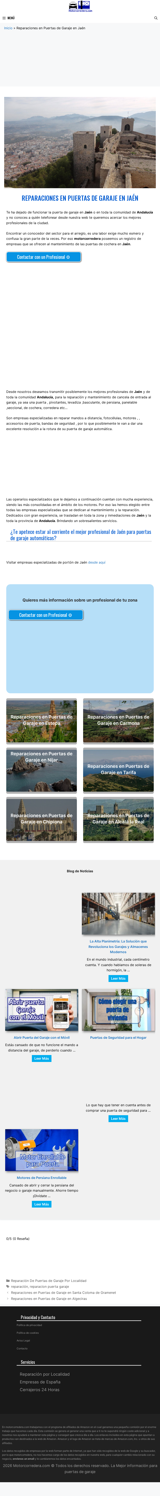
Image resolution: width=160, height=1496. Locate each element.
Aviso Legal (23, 1340)
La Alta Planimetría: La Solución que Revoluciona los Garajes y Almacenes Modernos (118, 946)
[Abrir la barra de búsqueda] (156, 18)
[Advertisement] (80, 62)
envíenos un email (23, 1458)
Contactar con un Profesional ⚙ (43, 256)
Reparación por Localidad (45, 1374)
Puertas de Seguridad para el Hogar (118, 1037)
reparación (19, 1286)
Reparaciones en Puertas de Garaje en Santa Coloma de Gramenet (63, 1292)
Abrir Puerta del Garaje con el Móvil (42, 1037)
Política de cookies (28, 1332)
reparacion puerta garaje (49, 1286)
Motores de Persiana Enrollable (41, 1178)
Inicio (8, 28)
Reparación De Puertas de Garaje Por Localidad (48, 1281)
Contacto (22, 1348)
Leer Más (118, 978)
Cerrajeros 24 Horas (39, 1389)
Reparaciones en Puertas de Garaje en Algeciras (49, 1299)
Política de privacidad (29, 1325)
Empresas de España (40, 1381)
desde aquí (96, 562)
